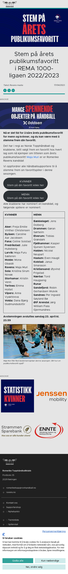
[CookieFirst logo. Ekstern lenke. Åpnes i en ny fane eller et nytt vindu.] (3, 534)
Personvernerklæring (54, 531)
